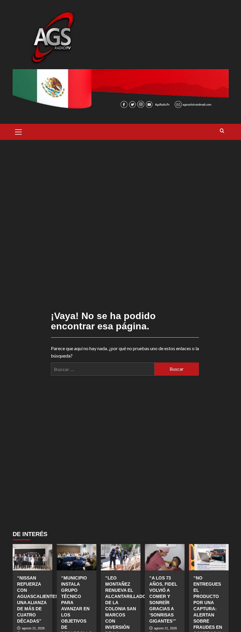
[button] (18, 131)
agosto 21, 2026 (33, 628)
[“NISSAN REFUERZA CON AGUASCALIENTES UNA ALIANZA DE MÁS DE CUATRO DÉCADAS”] (32, 557)
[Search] (222, 131)
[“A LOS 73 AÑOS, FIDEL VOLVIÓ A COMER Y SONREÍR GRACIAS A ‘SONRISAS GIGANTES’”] (165, 557)
